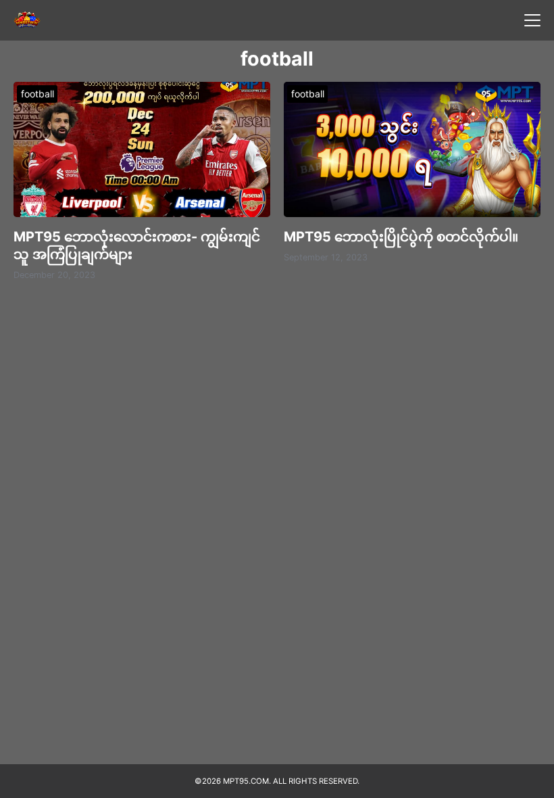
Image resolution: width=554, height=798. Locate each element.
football (37, 93)
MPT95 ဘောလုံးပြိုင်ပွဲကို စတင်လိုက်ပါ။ (401, 237)
